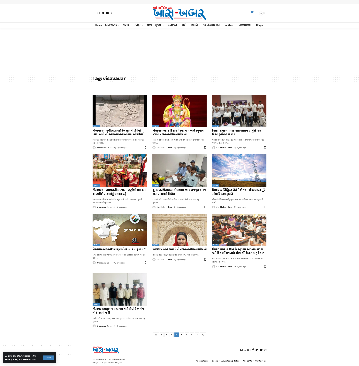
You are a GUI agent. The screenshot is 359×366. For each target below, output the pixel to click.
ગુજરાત (155, 245)
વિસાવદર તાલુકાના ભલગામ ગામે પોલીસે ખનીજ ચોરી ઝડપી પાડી (118, 311)
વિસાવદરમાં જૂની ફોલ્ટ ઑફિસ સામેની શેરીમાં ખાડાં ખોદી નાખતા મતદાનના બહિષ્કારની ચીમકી (118, 133)
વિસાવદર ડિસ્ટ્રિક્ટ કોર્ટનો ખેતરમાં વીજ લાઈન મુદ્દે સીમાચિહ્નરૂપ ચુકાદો (238, 192)
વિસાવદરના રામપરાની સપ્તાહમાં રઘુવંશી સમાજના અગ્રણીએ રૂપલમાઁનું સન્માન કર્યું (119, 192)
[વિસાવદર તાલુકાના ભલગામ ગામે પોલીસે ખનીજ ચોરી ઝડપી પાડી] (120, 289)
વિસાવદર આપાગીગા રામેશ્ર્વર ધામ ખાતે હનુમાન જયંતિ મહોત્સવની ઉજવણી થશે (178, 133)
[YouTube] (107, 13)
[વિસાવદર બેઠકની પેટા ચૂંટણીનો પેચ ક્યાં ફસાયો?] (120, 230)
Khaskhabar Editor (104, 147)
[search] (255, 13)
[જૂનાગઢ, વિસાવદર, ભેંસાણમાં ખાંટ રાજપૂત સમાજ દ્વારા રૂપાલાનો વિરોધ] (179, 170)
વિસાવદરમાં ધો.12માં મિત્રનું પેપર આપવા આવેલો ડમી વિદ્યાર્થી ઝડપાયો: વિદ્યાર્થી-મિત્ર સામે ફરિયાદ (238, 251)
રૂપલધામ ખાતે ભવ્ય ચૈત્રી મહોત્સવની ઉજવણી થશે (179, 249)
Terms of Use (29, 359)
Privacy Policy (12, 359)
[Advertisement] (179, 49)
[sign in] (95, 13)
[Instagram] (111, 13)
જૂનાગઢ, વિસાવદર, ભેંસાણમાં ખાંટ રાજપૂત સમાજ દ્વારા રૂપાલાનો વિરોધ (179, 192)
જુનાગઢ (96, 126)
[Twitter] (103, 13)
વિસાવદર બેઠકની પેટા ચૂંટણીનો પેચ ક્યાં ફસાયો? (119, 249)
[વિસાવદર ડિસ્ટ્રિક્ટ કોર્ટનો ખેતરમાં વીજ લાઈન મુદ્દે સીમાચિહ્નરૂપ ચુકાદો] (239, 170)
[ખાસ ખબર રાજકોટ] (179, 13)
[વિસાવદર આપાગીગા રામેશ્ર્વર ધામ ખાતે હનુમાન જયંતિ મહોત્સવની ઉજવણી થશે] (179, 111)
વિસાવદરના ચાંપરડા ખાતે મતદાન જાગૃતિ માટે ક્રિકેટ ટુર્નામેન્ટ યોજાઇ (236, 133)
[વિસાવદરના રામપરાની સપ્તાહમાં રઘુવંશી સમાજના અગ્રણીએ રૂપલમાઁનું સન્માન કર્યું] (120, 170)
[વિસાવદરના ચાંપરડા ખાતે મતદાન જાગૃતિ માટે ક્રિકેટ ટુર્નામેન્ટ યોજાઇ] (239, 111)
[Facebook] (99, 13)
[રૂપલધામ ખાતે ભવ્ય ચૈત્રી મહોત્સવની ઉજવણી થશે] (179, 230)
